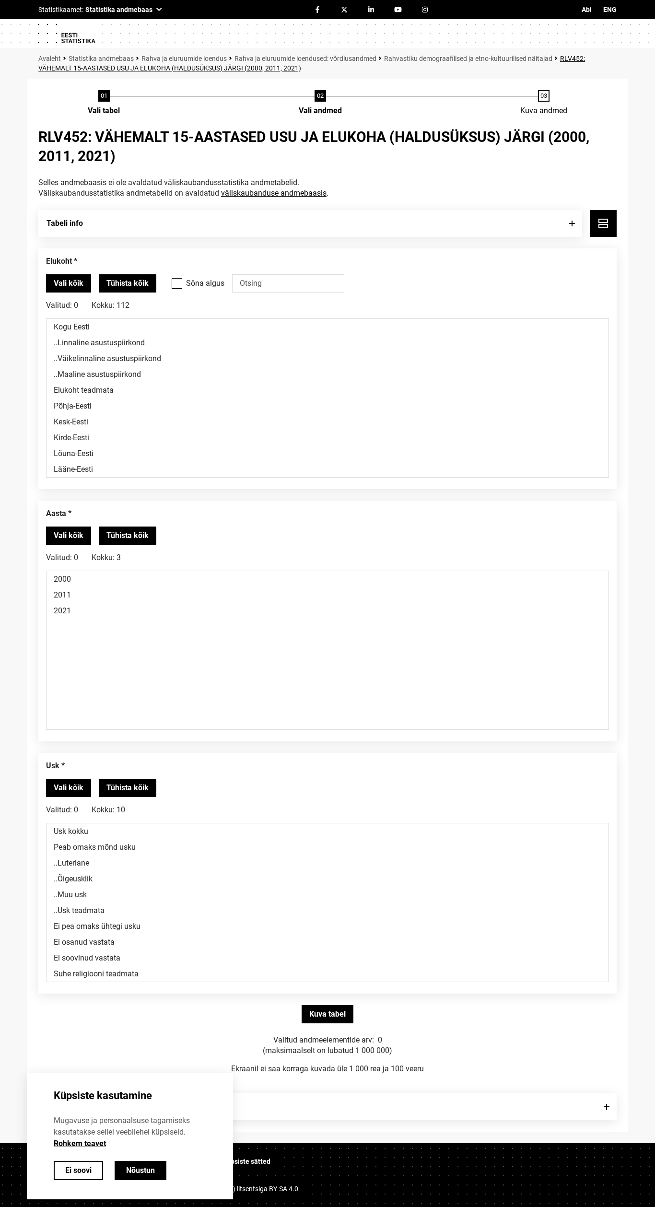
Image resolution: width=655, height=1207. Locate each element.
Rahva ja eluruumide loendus (184, 58)
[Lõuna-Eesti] (327, 453)
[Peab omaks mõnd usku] (327, 847)
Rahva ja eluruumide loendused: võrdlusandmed (305, 58)
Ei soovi (78, 1170)
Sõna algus (205, 283)
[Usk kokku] (327, 831)
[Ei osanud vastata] (327, 942)
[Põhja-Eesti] (327, 406)
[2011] (327, 595)
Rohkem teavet (80, 1143)
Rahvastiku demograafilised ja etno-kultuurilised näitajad (468, 58)
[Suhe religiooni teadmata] (327, 974)
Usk (52, 765)
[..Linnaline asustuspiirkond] (327, 343)
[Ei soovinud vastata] (327, 958)
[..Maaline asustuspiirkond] (327, 374)
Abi (587, 9)
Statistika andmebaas (101, 58)
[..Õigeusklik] (327, 879)
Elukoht (59, 261)
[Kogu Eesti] (327, 327)
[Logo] (66, 33)
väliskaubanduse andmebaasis (274, 193)
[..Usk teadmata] (327, 910)
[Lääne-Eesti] (327, 469)
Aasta (56, 513)
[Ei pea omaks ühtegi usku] (327, 926)
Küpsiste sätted (246, 1161)
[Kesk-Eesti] (327, 422)
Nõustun (140, 1170)
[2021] (327, 611)
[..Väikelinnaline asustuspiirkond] (327, 358)
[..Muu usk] (327, 894)
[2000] (327, 579)
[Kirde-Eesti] (327, 437)
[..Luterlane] (327, 863)
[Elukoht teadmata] (327, 390)
